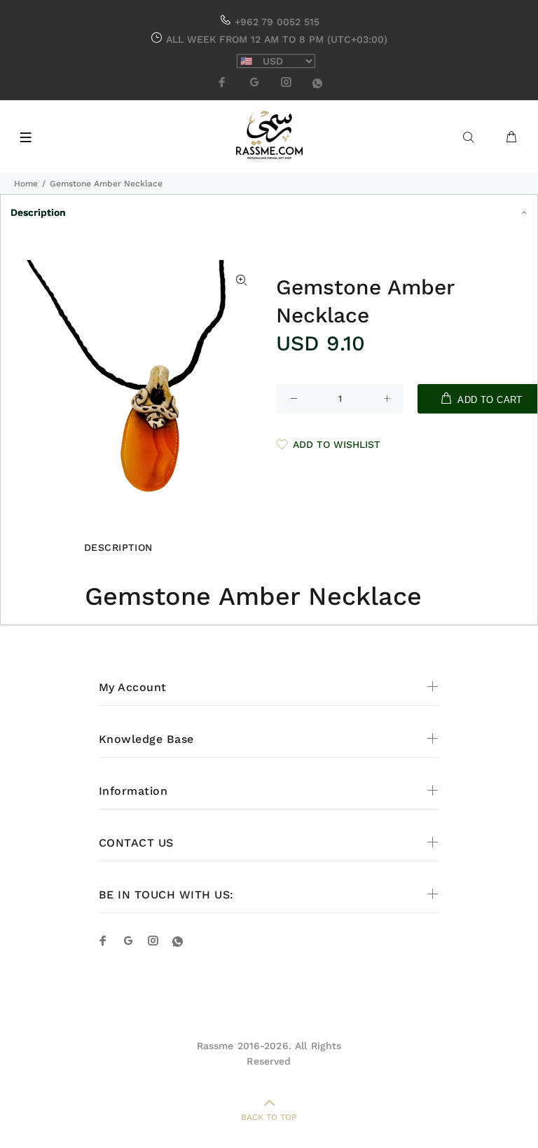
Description (38, 212)
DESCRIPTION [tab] (118, 547)
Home (26, 184)
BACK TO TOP (269, 1117)
